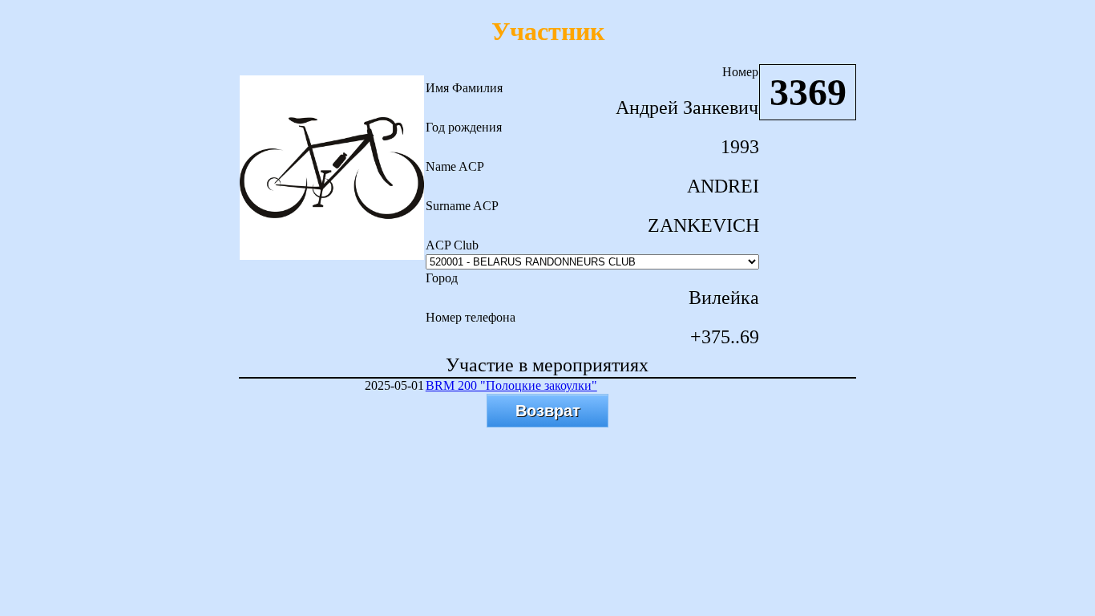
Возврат (547, 410)
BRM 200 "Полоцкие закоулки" (511, 385)
